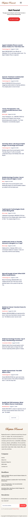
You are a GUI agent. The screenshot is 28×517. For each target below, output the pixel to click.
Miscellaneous (5, 406)
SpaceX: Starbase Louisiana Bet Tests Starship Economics (13, 77)
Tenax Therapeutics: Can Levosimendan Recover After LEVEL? (12, 110)
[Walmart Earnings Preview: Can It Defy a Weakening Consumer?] (14, 328)
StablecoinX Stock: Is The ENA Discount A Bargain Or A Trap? (12, 242)
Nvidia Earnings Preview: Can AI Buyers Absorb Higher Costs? (12, 178)
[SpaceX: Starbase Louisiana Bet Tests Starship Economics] (14, 66)
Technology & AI (6, 49)
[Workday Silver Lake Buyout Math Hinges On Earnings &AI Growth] (14, 133)
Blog (3, 181)
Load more (13, 417)
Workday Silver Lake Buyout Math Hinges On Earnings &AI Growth (13, 144)
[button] (18, 2)
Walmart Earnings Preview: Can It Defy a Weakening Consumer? (13, 339)
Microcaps (4, 114)
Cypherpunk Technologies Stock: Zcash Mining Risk (13, 210)
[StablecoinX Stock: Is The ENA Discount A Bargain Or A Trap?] (14, 231)
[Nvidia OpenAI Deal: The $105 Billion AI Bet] (14, 360)
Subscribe (23, 505)
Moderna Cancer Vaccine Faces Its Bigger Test (14, 308)
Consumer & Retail (7, 343)
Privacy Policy (15, 509)
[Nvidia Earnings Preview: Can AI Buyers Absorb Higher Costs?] (14, 166)
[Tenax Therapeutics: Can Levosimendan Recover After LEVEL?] (14, 98)
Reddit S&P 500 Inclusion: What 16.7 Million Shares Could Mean (12, 403)
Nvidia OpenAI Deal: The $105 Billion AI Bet (12, 371)
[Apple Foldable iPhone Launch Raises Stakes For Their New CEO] (14, 34)
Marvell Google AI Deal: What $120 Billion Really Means (13, 274)
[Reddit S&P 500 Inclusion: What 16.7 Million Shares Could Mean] (14, 392)
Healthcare (5, 311)
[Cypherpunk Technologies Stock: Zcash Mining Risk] (14, 198)
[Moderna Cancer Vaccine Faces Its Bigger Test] (14, 296)
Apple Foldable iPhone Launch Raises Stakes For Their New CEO (13, 46)
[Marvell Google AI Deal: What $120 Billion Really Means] (14, 263)
